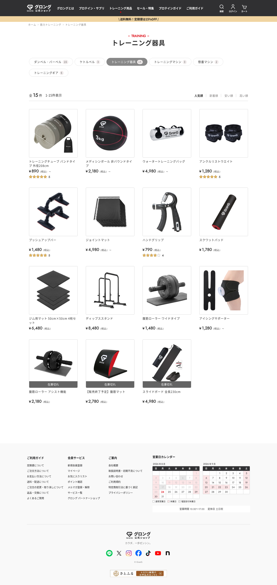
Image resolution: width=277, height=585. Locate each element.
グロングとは (65, 8)
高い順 (243, 95)
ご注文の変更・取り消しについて (45, 487)
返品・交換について (38, 492)
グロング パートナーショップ (84, 498)
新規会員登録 (75, 465)
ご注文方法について (38, 470)
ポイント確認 (75, 481)
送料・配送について (38, 481)
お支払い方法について (39, 476)
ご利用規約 (114, 481)
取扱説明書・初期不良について (125, 470)
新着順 (213, 95)
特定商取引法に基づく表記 (123, 487)
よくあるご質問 (35, 498)
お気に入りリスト (77, 476)
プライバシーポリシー (120, 492)
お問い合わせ (115, 476)
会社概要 (113, 465)
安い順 (228, 95)
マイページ (74, 470)
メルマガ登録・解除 (79, 487)
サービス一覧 (75, 492)
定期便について (35, 465)
